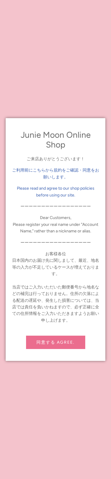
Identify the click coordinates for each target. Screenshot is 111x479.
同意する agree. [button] (55, 342)
